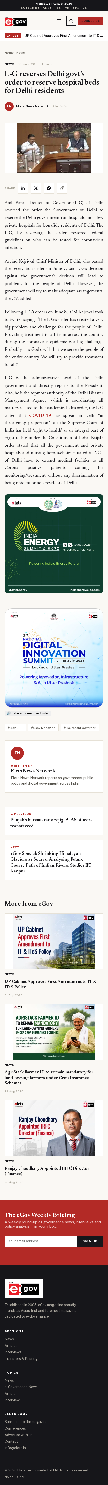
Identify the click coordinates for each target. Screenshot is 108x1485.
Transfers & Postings (22, 1359)
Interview (12, 1400)
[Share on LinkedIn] (23, 188)
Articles (11, 1346)
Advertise (52, 7)
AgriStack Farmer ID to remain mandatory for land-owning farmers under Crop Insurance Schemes (49, 1078)
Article (10, 1394)
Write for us (75, 7)
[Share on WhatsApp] (49, 188)
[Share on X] (36, 188)
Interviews (13, 1352)
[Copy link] (62, 188)
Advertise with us (18, 1435)
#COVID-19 (15, 728)
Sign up (90, 1241)
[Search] (71, 21)
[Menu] (59, 21)
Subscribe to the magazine (26, 1422)
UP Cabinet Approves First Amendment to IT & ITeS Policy (63, 36)
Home (9, 52)
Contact (11, 1441)
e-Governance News (21, 1387)
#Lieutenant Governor (80, 728)
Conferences (15, 1428)
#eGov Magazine (43, 728)
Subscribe (30, 7)
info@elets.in (15, 1448)
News (20, 52)
